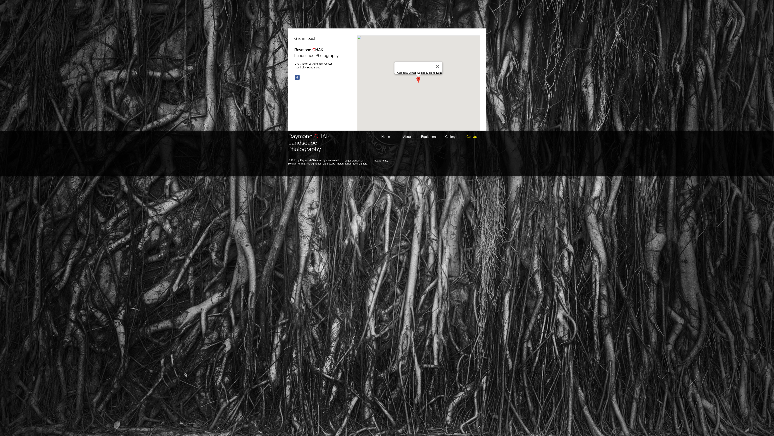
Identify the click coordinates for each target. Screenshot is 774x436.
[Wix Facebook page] (297, 77)
